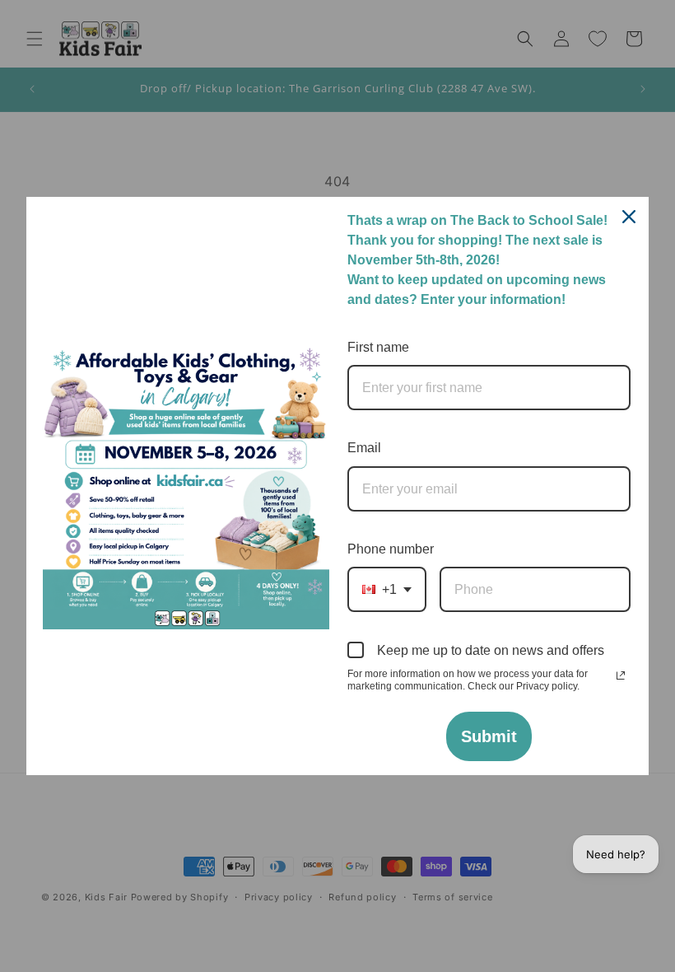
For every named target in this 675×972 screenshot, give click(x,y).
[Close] (629, 216)
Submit (489, 736)
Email (364, 448)
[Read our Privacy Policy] (621, 675)
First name (378, 347)
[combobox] (386, 589)
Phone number (390, 549)
